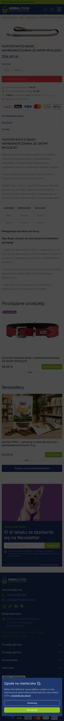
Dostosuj (32, 703)
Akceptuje (32, 710)
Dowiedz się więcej (21, 695)
